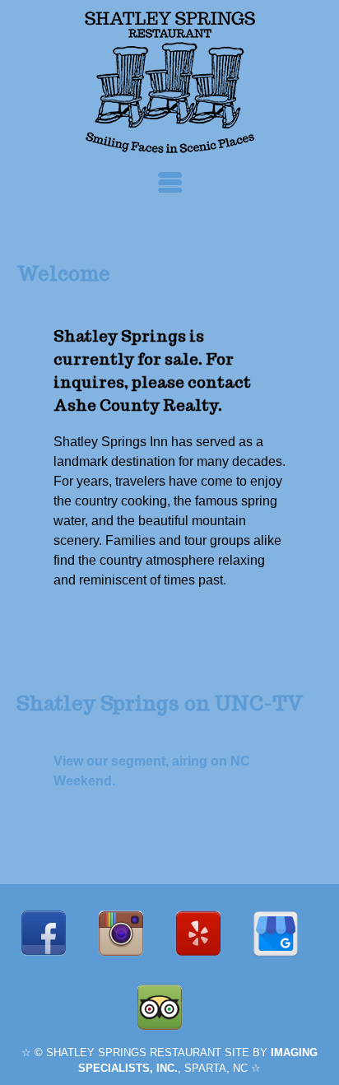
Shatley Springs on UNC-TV (160, 703)
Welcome (63, 273)
